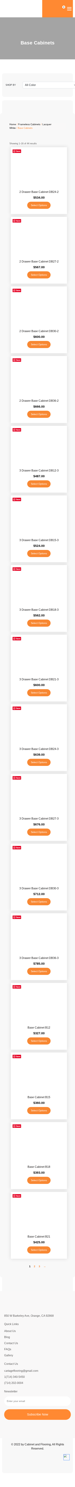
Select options (39, 205)
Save (18, 151)
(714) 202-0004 (13, 1382)
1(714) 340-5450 (14, 1376)
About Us (10, 1331)
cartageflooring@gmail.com (21, 1370)
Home (12, 124)
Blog (7, 1337)
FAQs (7, 1349)
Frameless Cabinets (29, 124)
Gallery (8, 1355)
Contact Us (11, 1343)
